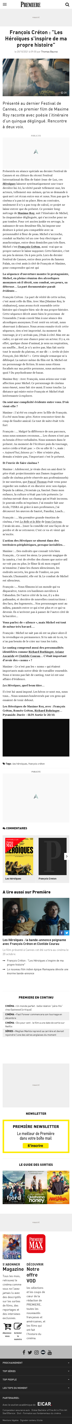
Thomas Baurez (49, 51)
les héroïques (20, 763)
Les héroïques (13, 878)
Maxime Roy (26, 213)
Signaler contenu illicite (31, 1420)
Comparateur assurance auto (16, 1410)
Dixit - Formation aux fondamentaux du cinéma (39, 1413)
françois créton (36, 763)
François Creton (47, 878)
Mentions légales (11, 1420)
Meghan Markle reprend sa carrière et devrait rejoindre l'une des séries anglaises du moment (34, 1033)
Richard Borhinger (40, 652)
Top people (10, 1379)
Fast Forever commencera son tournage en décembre (33, 1016)
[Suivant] (66, 856)
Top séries (9, 1371)
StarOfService (9, 1413)
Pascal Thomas (37, 482)
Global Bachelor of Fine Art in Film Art (49, 1410)
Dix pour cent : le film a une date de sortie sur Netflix (35, 1024)
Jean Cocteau (53, 522)
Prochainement (13, 1362)
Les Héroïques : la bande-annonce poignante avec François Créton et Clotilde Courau (34, 942)
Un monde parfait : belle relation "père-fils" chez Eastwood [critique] (34, 1007)
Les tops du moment (15, 1388)
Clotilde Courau (29, 656)
